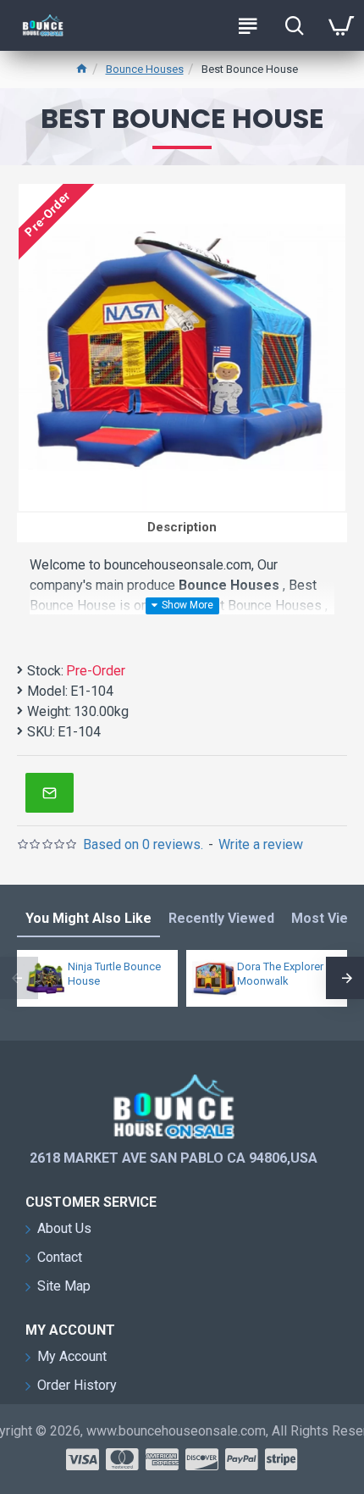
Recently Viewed (221, 918)
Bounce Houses (145, 69)
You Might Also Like (88, 918)
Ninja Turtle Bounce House (114, 973)
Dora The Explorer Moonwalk (280, 973)
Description (182, 527)
